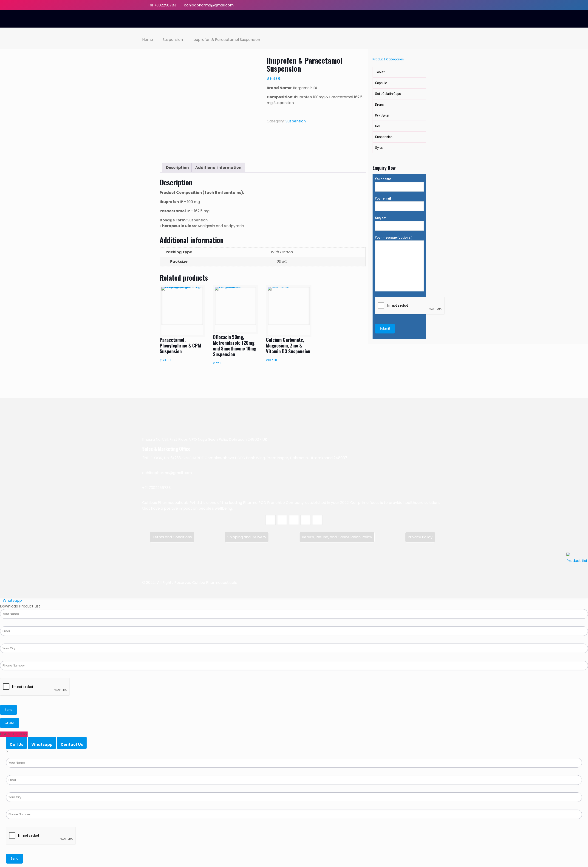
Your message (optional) (394, 237)
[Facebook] (418, 5)
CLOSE (9, 723)
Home (147, 39)
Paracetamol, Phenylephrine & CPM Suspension (180, 345)
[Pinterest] (437, 5)
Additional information (218, 167)
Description (177, 167)
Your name (383, 179)
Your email (383, 198)
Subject (381, 218)
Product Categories (388, 59)
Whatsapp (41, 744)
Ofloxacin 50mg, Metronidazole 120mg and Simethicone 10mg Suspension (234, 345)
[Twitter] (425, 5)
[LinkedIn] (431, 5)
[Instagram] (443, 5)
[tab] (177, 167)
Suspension (173, 39)
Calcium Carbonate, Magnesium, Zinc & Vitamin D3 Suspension (288, 345)
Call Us (16, 744)
